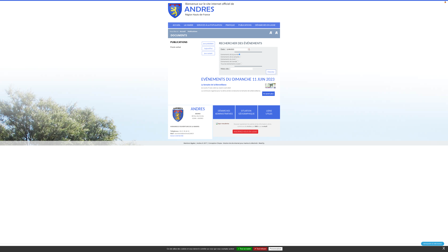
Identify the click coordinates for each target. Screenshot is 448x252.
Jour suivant (208, 53)
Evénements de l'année (229, 61)
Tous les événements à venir (230, 64)
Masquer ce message (432, 244)
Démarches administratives (224, 112)
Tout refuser (261, 249)
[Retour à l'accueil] (201, 11)
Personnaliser (275, 249)
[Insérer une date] (249, 49)
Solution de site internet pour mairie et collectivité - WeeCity (243, 143)
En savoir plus (268, 94)
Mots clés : (225, 69)
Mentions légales (190, 143)
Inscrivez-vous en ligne (245, 131)
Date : (223, 49)
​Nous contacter (176, 136)
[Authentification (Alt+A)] (445, 2)
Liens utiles (269, 112)
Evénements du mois (228, 59)
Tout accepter (245, 249)
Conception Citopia (215, 143)
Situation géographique (246, 112)
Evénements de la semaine (230, 57)
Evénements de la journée (230, 54)
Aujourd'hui (208, 48)
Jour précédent (208, 43)
